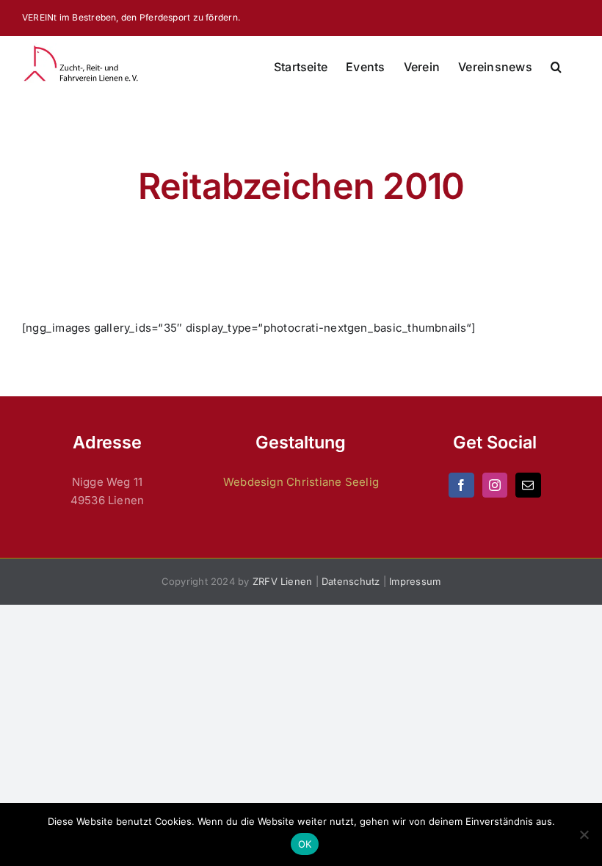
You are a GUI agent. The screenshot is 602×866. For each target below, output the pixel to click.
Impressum (414, 581)
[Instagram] (494, 485)
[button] (556, 67)
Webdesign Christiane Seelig (301, 482)
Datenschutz (351, 581)
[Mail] (527, 485)
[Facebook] (461, 485)
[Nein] (583, 834)
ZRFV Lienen (282, 581)
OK (305, 844)
